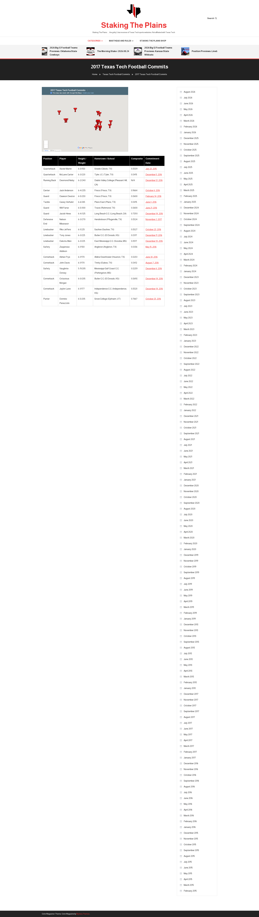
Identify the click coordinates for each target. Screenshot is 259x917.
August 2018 (189, 648)
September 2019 (191, 572)
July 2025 (188, 167)
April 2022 (188, 393)
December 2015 (191, 833)
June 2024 (188, 242)
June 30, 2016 (152, 257)
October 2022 (190, 358)
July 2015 (188, 862)
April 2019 (188, 601)
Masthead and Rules (120, 41)
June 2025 (188, 173)
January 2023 (190, 341)
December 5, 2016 (154, 174)
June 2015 (188, 868)
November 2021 (191, 422)
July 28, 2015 (151, 169)
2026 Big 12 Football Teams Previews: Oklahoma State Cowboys (56, 51)
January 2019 (190, 619)
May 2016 (188, 804)
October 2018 (190, 636)
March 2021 (189, 468)
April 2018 (188, 671)
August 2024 (189, 231)
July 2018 (188, 653)
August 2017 (189, 717)
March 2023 (189, 329)
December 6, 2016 (154, 268)
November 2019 (191, 561)
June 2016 (188, 798)
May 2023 (188, 318)
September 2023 (191, 294)
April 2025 (188, 184)
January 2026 (190, 132)
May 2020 (188, 526)
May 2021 (188, 456)
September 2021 (191, 433)
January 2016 (190, 827)
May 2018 (188, 665)
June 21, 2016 (151, 208)
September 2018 (191, 642)
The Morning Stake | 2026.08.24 (105, 51)
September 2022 (191, 364)
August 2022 (189, 370)
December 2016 (191, 763)
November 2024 (191, 213)
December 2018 (191, 624)
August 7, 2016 (152, 263)
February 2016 (190, 821)
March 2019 (189, 607)
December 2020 (191, 485)
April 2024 (188, 254)
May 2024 (188, 248)
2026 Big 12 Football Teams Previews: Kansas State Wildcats (150, 51)
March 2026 (189, 121)
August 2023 (189, 300)
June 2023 (188, 312)
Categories (94, 41)
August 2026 (189, 92)
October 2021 (190, 428)
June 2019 (188, 590)
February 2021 (190, 474)
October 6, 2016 (153, 190)
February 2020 (190, 543)
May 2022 (188, 387)
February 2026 (190, 126)
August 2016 (189, 786)
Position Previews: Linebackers (200, 51)
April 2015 (188, 879)
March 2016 (189, 815)
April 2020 (188, 532)
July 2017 (188, 723)
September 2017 (191, 711)
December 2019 (191, 555)
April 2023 (188, 323)
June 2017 (188, 729)
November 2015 (191, 839)
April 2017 (188, 740)
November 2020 (191, 491)
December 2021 (191, 416)
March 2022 (189, 399)
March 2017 (189, 746)
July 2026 (188, 98)
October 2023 (190, 289)
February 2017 (190, 752)
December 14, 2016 (154, 213)
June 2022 (188, 381)
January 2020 (190, 549)
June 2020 (188, 520)
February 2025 (190, 196)
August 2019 (189, 578)
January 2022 (190, 410)
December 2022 (191, 346)
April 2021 (188, 462)
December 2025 (191, 138)
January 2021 (190, 480)
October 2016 (190, 775)
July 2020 (188, 514)
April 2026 (188, 115)
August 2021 (189, 439)
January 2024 (190, 271)
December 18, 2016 (154, 241)
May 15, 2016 (151, 247)
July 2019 (188, 584)
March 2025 (189, 190)
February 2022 (190, 404)
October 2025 (190, 150)
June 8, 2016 (151, 202)
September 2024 (192, 225)
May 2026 (188, 109)
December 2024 (191, 208)
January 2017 (190, 758)
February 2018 (190, 682)
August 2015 (189, 856)
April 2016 (188, 810)
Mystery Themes (83, 914)
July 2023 (188, 306)
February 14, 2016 (153, 196)
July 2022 (188, 375)
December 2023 (191, 277)
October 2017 (190, 705)
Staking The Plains (134, 25)
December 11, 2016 (154, 235)
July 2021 (188, 445)
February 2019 (190, 613)
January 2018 (190, 688)
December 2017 (191, 694)
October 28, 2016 (153, 229)
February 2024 (190, 265)
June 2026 (188, 103)
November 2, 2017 (154, 219)
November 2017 (191, 700)
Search (210, 18)
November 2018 (191, 630)
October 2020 (190, 497)
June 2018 (188, 659)
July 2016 (188, 792)
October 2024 (190, 219)
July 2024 (188, 236)
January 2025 (190, 202)
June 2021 (188, 451)
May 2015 (188, 873)
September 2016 (191, 781)
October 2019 (190, 566)
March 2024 (189, 260)
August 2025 (189, 161)
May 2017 (188, 734)
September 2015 (191, 850)
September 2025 (191, 155)
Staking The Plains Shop (153, 41)
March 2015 (189, 885)
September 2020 (192, 503)
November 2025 (191, 144)
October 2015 (190, 844)
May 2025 (188, 179)
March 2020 (189, 538)
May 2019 (188, 595)
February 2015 (190, 891)
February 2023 (190, 335)
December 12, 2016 (154, 180)
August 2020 (189, 509)
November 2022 (191, 352)
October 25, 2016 (153, 299)
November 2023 (191, 283)
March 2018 (189, 676)
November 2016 (191, 769)
